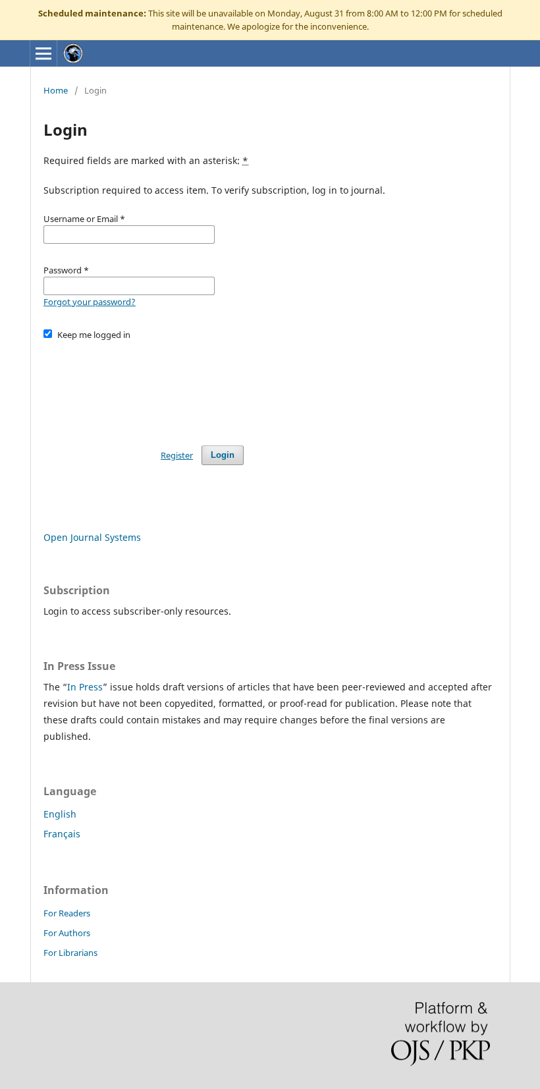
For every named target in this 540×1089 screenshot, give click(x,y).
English (59, 814)
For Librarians (70, 953)
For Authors (66, 933)
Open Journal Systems (92, 537)
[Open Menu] (43, 53)
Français (61, 833)
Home (55, 90)
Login (222, 455)
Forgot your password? (89, 302)
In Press (85, 687)
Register (177, 455)
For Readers (66, 913)
